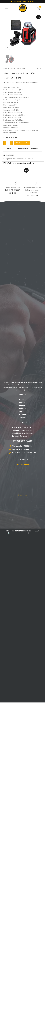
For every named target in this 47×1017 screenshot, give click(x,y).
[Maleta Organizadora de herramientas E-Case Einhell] (32, 409)
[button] (11, 491)
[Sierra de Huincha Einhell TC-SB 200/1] (12, 409)
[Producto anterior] (35, 225)
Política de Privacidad (21, 735)
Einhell (23, 316)
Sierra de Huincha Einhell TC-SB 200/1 (12, 497)
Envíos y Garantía (19, 744)
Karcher (22, 722)
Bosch (22, 708)
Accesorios (21, 226)
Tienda (12, 226)
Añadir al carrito (22, 300)
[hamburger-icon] (6, 8)
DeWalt (22, 716)
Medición (30, 316)
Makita (22, 710)
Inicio (5, 226)
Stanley (22, 725)
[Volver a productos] (37, 225)
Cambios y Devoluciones (22, 741)
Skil (20, 719)
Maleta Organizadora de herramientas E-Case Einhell (32, 498)
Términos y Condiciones (22, 738)
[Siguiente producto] (40, 225)
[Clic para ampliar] (7, 47)
